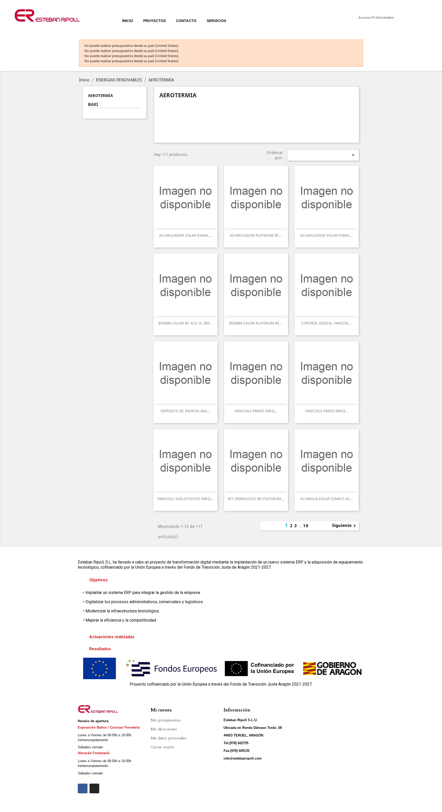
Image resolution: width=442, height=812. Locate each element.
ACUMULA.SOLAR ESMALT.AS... (326, 498)
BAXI (93, 104)
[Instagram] (94, 788)
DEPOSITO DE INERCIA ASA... (185, 410)
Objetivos (98, 580)
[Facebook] (82, 788)
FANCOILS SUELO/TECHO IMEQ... (185, 498)
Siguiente (345, 526)
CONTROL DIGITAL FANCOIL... (326, 323)
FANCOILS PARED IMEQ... (256, 410)
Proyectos (154, 21)
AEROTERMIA (100, 95)
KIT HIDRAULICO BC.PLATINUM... (256, 498)
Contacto (186, 21)
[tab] (221, 580)
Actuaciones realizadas (112, 636)
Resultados (100, 648)
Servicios (216, 21)
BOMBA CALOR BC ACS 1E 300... (185, 323)
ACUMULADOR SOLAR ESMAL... (185, 235)
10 (306, 525)
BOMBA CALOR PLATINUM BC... (256, 323)
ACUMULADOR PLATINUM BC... (256, 235)
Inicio (127, 21)
